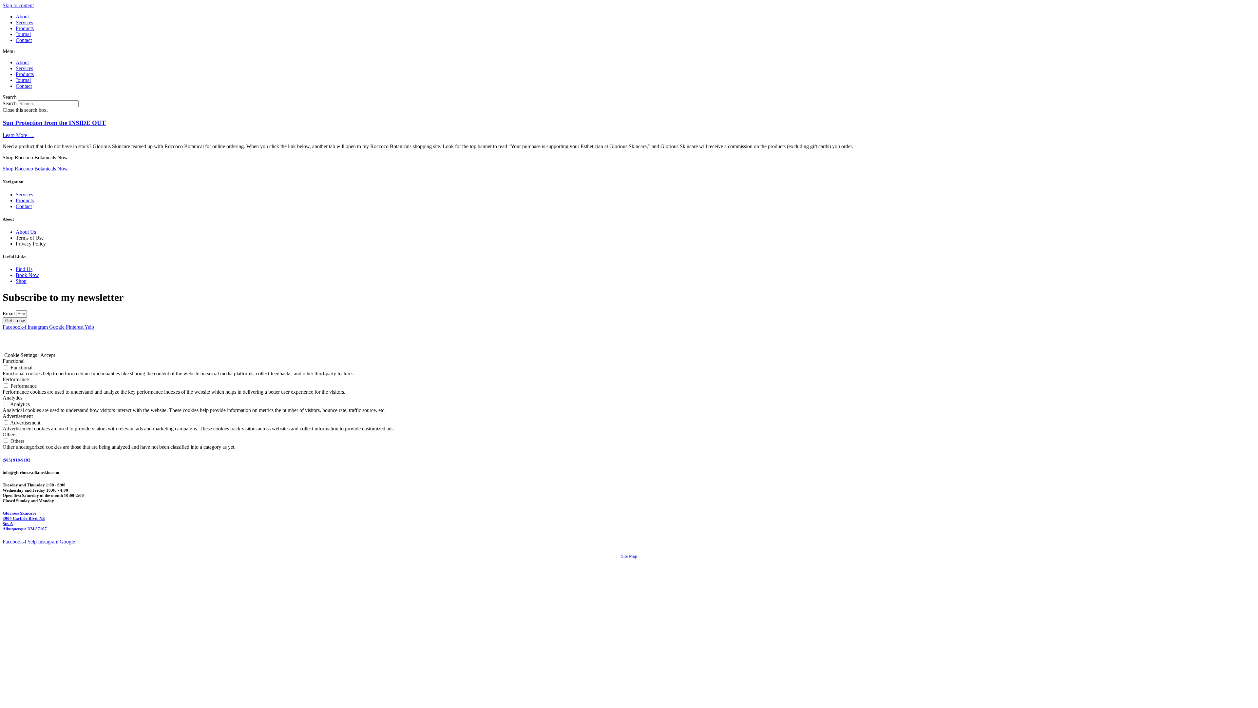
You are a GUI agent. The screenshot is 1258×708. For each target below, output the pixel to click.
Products (25, 28)
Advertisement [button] (18, 416)
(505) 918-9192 (16, 460)
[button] (629, 51)
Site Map (629, 556)
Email (9, 313)
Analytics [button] (12, 398)
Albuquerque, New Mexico (98, 344)
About (22, 16)
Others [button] (9, 434)
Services (24, 22)
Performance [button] (16, 379)
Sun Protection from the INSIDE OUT (54, 122)
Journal (23, 34)
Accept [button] (47, 355)
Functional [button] (14, 361)
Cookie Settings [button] (20, 355)
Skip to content (18, 5)
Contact (24, 40)
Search (10, 103)
